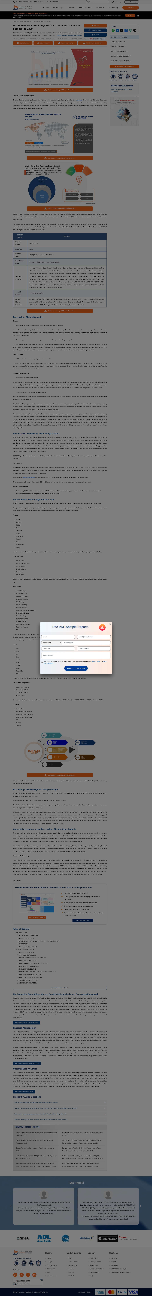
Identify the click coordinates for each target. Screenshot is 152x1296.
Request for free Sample (76, 668)
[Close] (110, 624)
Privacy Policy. (96, 661)
